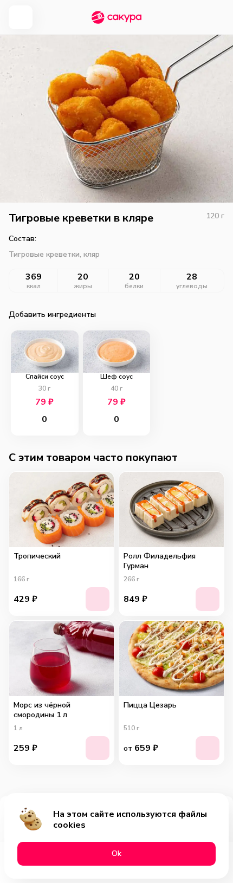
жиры (83, 286)
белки (134, 286)
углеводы (192, 286)
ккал (34, 286)
